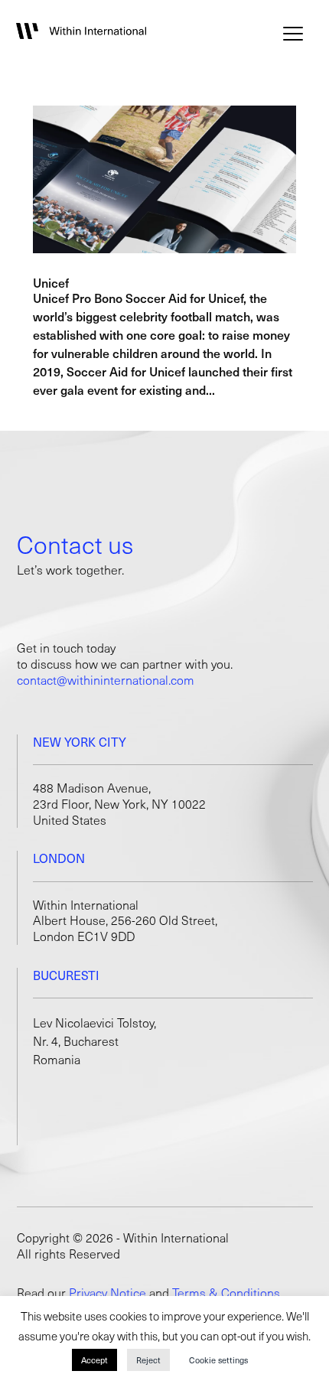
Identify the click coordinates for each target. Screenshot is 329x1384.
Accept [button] (94, 1360)
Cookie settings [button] (218, 1360)
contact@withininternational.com (105, 680)
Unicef (51, 282)
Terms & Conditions (226, 1293)
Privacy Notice (107, 1293)
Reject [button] (148, 1360)
